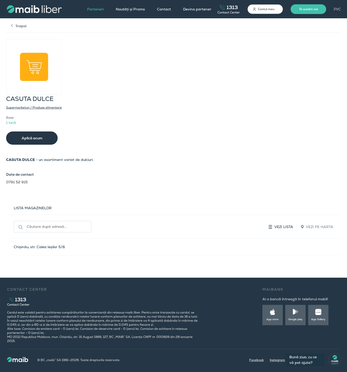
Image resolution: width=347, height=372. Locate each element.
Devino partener (197, 9)
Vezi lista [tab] (283, 227)
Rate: (10, 118)
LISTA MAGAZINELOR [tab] (33, 208)
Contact (164, 9)
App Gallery (318, 319)
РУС (337, 9)
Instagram (277, 360)
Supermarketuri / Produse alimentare (34, 108)
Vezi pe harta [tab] (319, 227)
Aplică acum (32, 138)
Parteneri (95, 9)
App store (272, 319)
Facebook (256, 360)
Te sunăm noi (308, 9)
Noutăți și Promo (130, 9)
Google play (295, 319)
